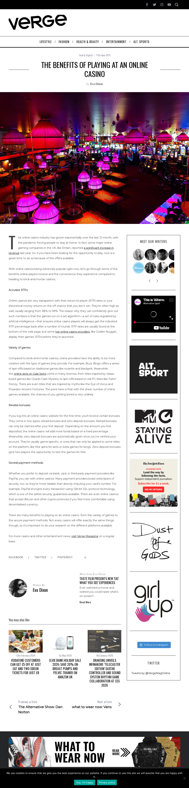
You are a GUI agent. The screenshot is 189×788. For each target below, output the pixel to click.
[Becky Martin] (162, 268)
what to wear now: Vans (92, 704)
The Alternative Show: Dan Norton (40, 707)
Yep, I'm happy (84, 782)
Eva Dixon (96, 84)
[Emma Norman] (139, 254)
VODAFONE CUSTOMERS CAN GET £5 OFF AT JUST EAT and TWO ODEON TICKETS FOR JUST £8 (25, 666)
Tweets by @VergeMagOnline (150, 673)
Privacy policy (107, 782)
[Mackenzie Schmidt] (151, 268)
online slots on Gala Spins (30, 373)
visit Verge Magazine (84, 536)
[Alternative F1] (139, 268)
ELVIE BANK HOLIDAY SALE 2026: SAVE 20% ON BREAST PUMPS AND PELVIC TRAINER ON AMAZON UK (65, 668)
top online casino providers (72, 331)
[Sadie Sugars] (151, 254)
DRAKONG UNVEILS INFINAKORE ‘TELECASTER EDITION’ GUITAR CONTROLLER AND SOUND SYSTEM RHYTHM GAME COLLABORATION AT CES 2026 (105, 673)
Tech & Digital (85, 55)
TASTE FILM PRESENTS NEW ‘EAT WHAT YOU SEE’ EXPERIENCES (99, 580)
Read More (85, 602)
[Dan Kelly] (162, 254)
